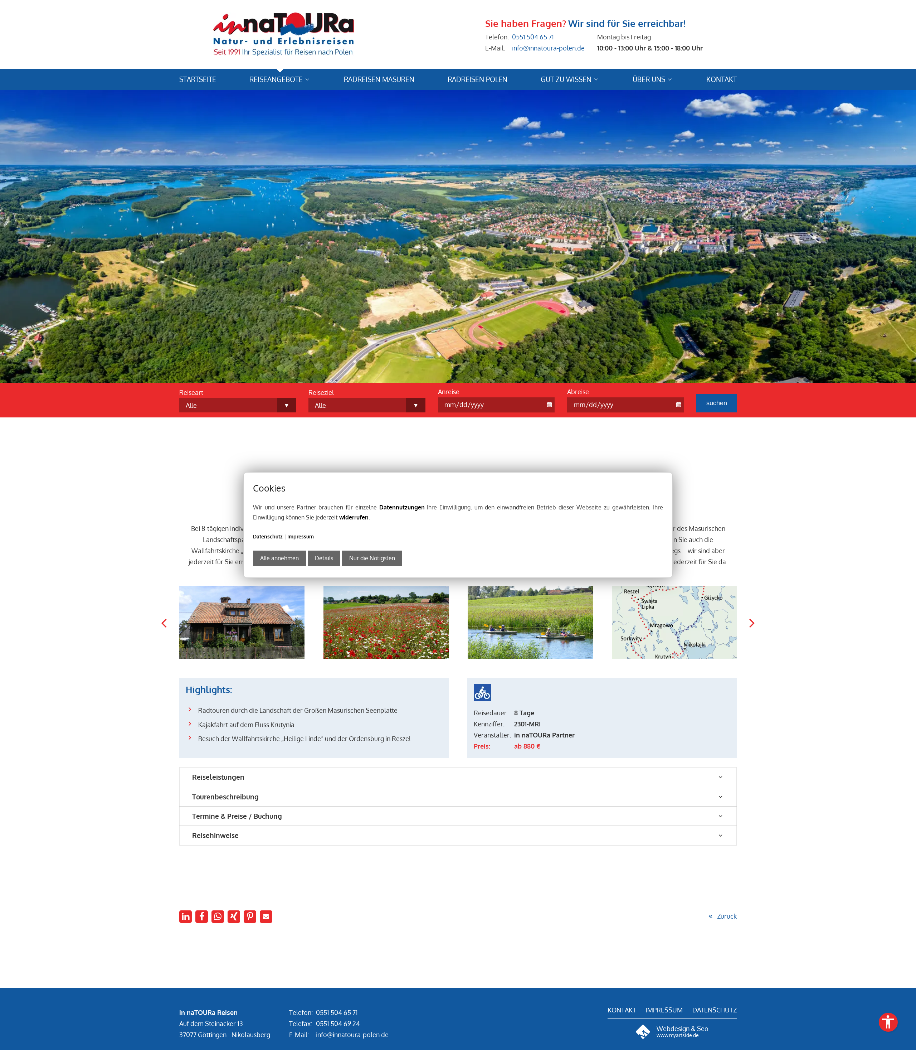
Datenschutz (268, 536)
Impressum (300, 536)
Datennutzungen (402, 507)
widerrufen (354, 517)
